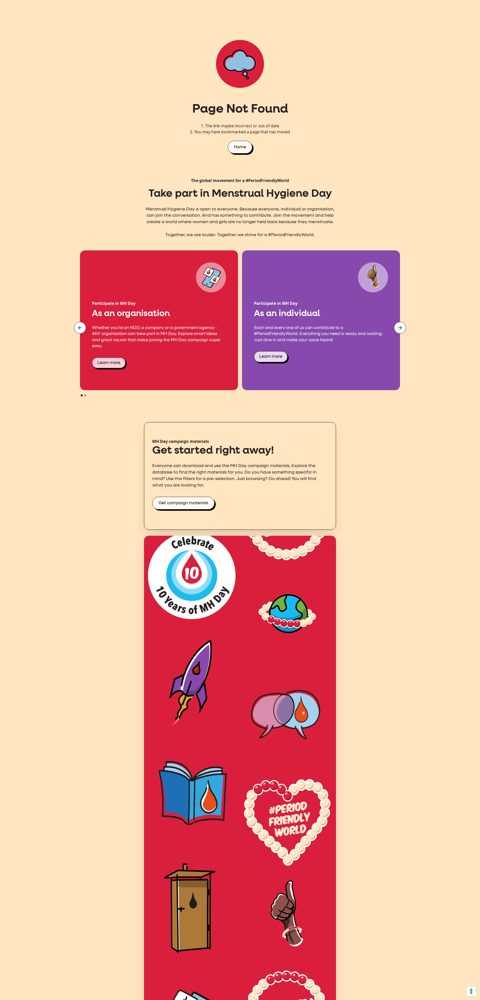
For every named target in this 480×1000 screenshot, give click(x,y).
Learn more (108, 363)
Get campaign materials (183, 503)
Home (240, 147)
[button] (80, 328)
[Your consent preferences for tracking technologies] (471, 991)
